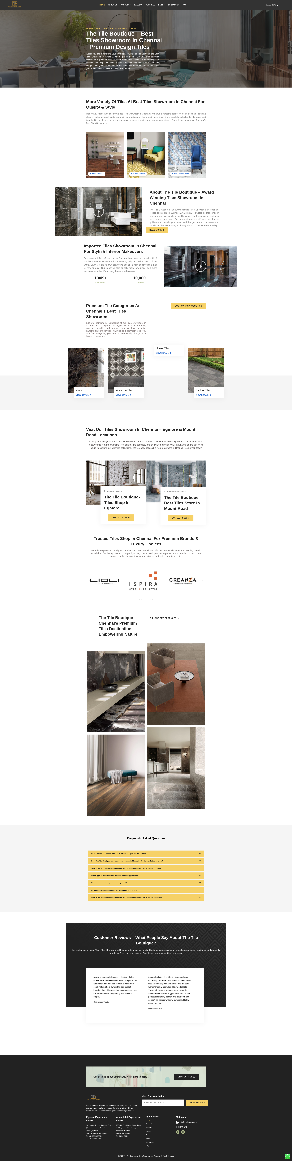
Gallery (138, 5)
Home (102, 5)
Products (126, 5)
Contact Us (174, 5)
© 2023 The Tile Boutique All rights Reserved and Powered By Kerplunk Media (146, 1156)
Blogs (161, 5)
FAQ (185, 5)
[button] (98, 211)
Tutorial (150, 5)
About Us (112, 5)
